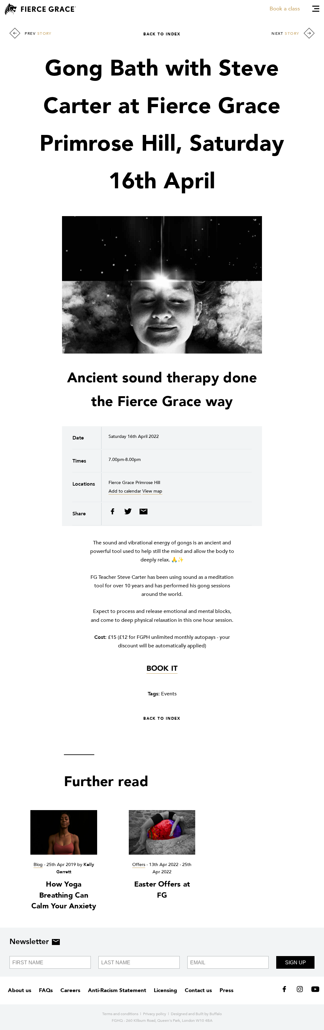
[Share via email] (141, 513)
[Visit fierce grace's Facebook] (286, 990)
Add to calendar (125, 491)
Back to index (162, 34)
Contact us (198, 990)
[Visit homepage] (40, 9)
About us (19, 990)
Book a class (285, 8)
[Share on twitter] (128, 513)
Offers (138, 865)
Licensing (165, 990)
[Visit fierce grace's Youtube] (313, 990)
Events (169, 693)
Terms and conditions (120, 1013)
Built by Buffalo (209, 1013)
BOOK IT (162, 668)
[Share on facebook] (115, 513)
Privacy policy (154, 1013)
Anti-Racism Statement (117, 990)
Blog (38, 865)
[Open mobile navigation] (315, 9)
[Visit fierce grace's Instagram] (300, 990)
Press (227, 990)
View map (152, 491)
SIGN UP (295, 962)
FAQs (46, 990)
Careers (70, 990)
